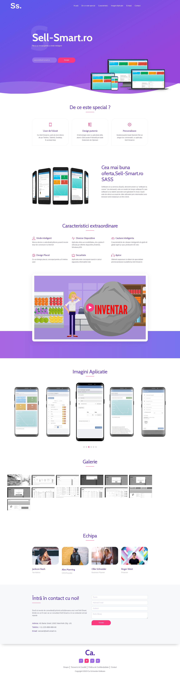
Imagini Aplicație (117, 6)
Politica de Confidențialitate (98, 667)
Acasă (76, 6)
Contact (137, 6)
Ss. (16, 5)
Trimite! (101, 623)
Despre (66, 667)
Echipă (129, 6)
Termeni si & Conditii (78, 667)
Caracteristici (103, 6)
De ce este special (88, 6)
